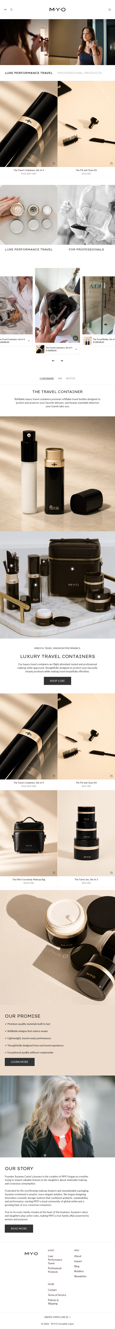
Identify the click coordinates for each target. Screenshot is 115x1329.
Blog (76, 1266)
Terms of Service (57, 1295)
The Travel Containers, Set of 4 (29, 170)
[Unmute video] (75, 338)
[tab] (29, 73)
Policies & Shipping (53, 1301)
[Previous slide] (53, 361)
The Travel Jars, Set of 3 (86, 880)
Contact (52, 1289)
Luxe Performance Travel (55, 1259)
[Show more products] (29, 341)
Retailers (79, 1271)
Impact (78, 1261)
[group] (57, 42)
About (77, 1256)
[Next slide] (62, 361)
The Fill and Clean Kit (86, 170)
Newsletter (80, 1276)
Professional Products (54, 1270)
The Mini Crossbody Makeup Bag (28, 880)
